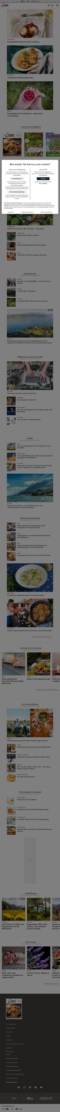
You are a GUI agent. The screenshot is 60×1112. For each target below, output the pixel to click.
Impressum (11, 212)
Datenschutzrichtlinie (27, 212)
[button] (43, 178)
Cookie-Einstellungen (46, 212)
